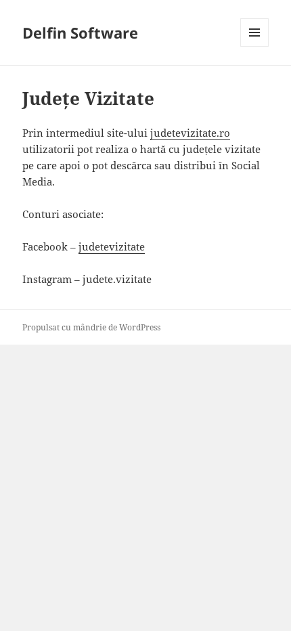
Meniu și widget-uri (255, 46)
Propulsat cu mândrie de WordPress (91, 327)
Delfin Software (80, 32)
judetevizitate (112, 246)
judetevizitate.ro (190, 132)
